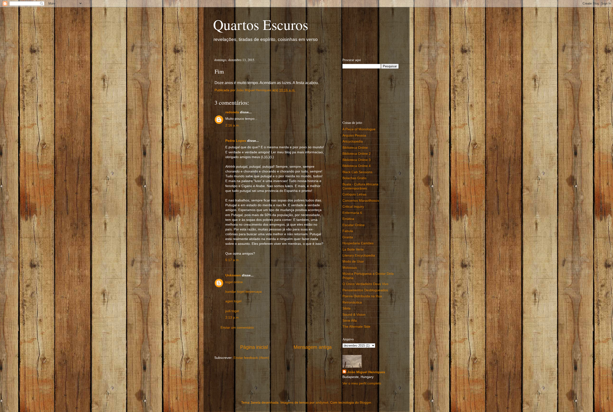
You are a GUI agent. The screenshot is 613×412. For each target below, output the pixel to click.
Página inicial (254, 347)
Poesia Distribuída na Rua (362, 296)
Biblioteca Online (355, 147)
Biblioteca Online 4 (356, 166)
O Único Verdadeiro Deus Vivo (365, 284)
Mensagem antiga (313, 347)
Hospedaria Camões (358, 243)
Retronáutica (352, 302)
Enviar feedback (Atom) (251, 358)
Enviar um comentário (237, 327)
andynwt (322, 402)
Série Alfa (349, 320)
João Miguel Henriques (366, 372)
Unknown (233, 275)
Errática (348, 219)
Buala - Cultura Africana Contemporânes (360, 186)
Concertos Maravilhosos (360, 200)
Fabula (347, 231)
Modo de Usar (353, 261)
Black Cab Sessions (357, 172)
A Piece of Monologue (358, 129)
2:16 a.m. (232, 125)
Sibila (346, 308)
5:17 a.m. (232, 260)
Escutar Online (353, 225)
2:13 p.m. (232, 317)
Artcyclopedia (352, 141)
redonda (232, 112)
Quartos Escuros (260, 24)
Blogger (365, 402)
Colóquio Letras (354, 194)
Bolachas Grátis (354, 178)
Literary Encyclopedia (358, 255)
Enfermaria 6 (352, 213)
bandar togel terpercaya (243, 291)
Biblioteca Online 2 (356, 153)
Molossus (349, 267)
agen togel (233, 301)
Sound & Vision (353, 314)
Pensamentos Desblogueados (365, 290)
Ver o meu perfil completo (361, 383)
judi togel (232, 311)
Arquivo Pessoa (354, 135)
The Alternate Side (356, 326)
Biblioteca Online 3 (356, 160)
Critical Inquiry (353, 206)
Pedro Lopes (235, 141)
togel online (234, 282)
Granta (347, 237)
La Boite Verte (353, 249)
